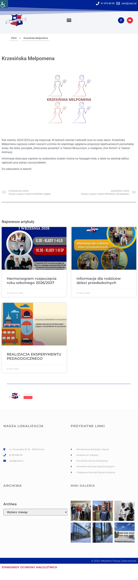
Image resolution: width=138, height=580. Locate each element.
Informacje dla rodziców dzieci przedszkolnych (99, 280)
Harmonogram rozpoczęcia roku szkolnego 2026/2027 (32, 280)
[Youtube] (130, 20)
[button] (69, 20)
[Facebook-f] (121, 20)
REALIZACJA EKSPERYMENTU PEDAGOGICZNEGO (34, 356)
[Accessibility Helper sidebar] (4, 4)
